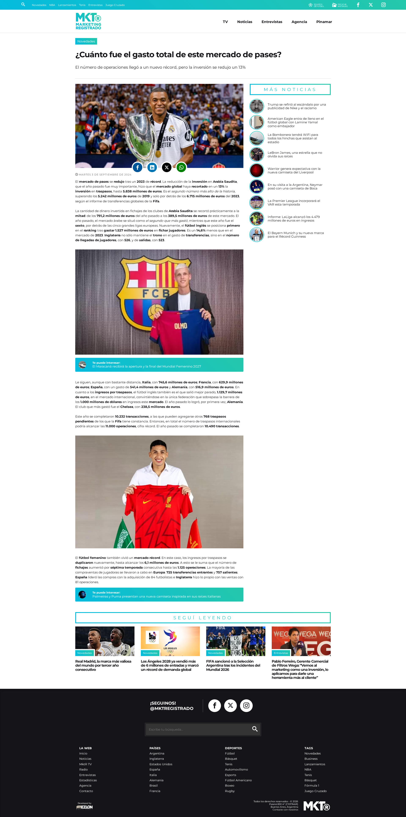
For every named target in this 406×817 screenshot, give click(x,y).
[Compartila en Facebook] (137, 167)
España (155, 769)
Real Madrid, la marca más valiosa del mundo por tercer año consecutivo (103, 665)
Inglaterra (157, 758)
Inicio (83, 753)
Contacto (86, 791)
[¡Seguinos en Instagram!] (383, 5)
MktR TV (85, 764)
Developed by (83, 805)
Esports (230, 775)
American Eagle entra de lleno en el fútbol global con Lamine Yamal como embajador (296, 122)
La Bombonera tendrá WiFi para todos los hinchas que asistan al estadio (293, 138)
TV (225, 21)
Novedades (39, 5)
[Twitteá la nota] (167, 167)
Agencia (299, 21)
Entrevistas (95, 5)
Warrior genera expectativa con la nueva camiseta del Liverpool (294, 170)
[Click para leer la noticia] (257, 106)
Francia (155, 791)
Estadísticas (88, 780)
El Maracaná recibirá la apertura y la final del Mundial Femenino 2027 (146, 366)
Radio (83, 769)
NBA (52, 5)
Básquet (231, 758)
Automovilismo (236, 769)
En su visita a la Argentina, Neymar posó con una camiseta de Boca (295, 186)
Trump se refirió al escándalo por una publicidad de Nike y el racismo (297, 106)
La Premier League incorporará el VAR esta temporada (294, 202)
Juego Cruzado (115, 5)
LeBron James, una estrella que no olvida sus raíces (295, 154)
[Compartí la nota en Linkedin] (152, 167)
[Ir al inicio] (88, 21)
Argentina (157, 753)
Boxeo (229, 785)
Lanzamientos (67, 5)
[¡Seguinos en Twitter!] (371, 5)
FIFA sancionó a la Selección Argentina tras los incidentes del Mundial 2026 (233, 665)
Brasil (154, 785)
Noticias (244, 21)
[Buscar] (23, 5)
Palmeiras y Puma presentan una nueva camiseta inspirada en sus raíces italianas (156, 596)
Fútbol (230, 753)
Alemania (156, 780)
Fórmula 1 (311, 785)
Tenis (82, 5)
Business (311, 758)
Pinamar (324, 21)
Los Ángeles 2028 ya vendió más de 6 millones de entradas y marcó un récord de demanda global (170, 665)
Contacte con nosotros (285, 809)
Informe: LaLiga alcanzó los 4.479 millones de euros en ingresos (294, 218)
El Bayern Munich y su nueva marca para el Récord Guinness (296, 234)
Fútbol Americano (238, 780)
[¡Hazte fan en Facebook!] (358, 5)
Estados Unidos (161, 764)
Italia (153, 775)
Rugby (230, 791)
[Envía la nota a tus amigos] (181, 167)
